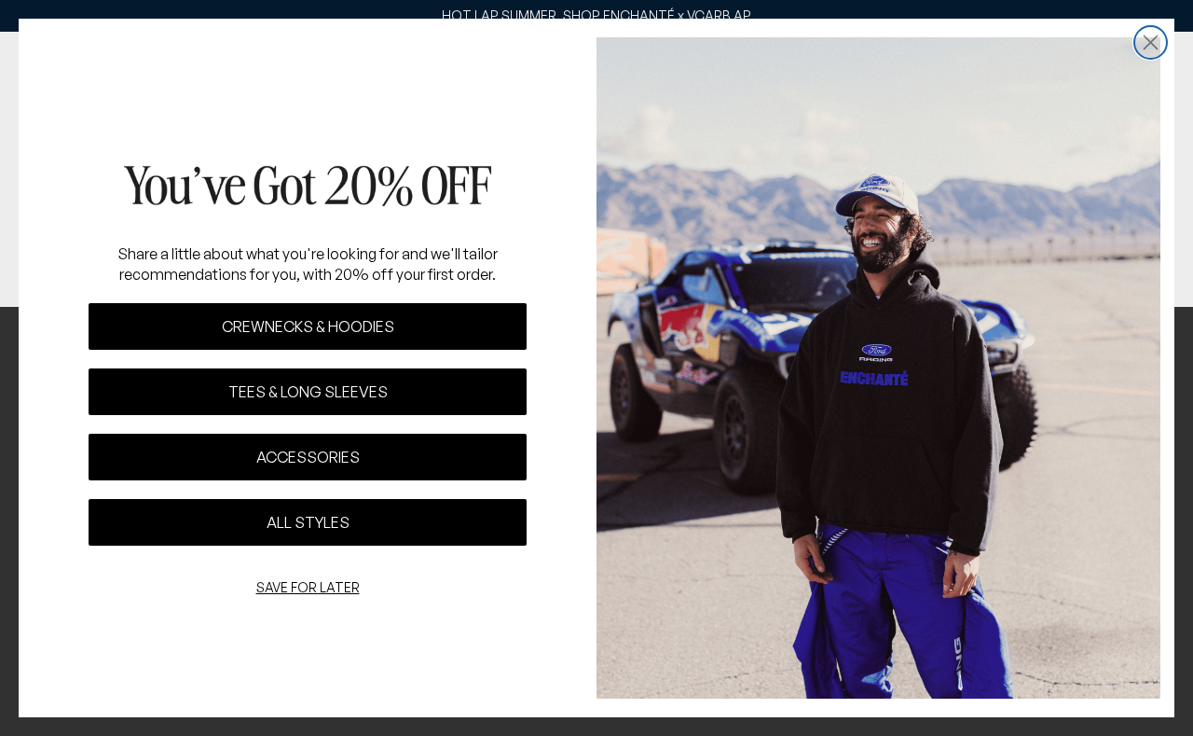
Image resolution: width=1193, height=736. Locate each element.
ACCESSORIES (308, 457)
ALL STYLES (308, 522)
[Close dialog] (1150, 42)
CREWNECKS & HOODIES (308, 326)
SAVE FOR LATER (308, 587)
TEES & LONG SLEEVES (308, 391)
